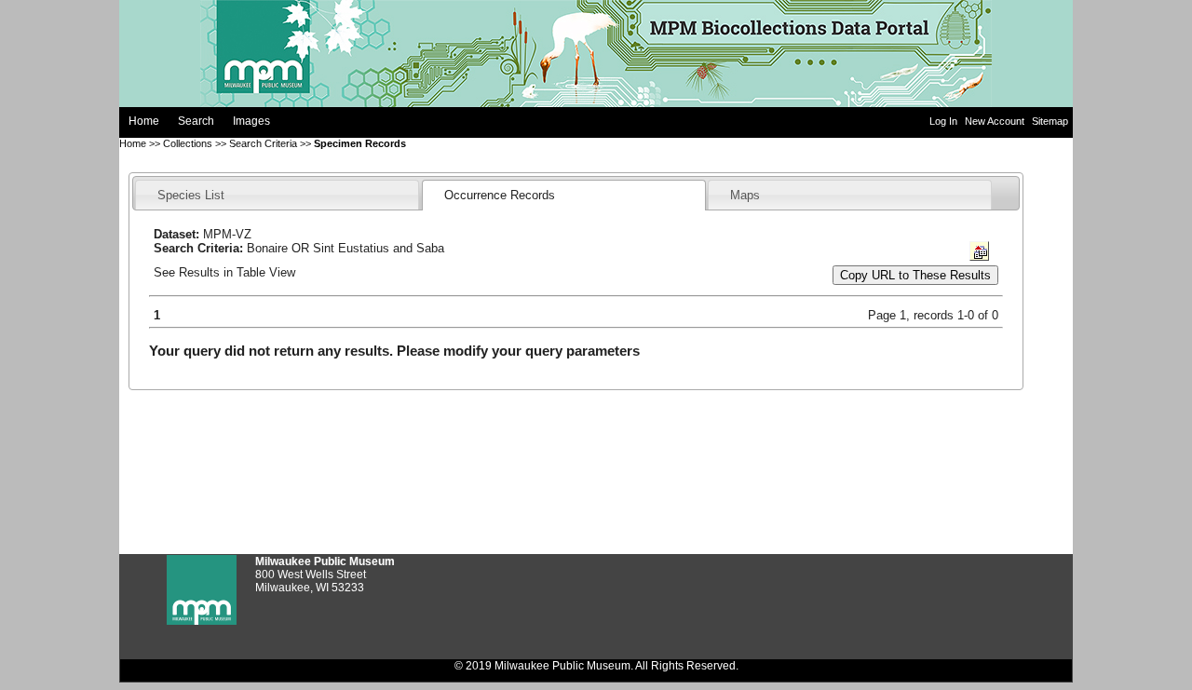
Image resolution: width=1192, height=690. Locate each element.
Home (144, 121)
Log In (944, 121)
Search (196, 121)
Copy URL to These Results (915, 275)
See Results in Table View (224, 272)
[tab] (277, 194)
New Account (996, 121)
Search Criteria (263, 143)
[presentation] (191, 195)
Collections (187, 143)
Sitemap (1050, 121)
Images (251, 121)
